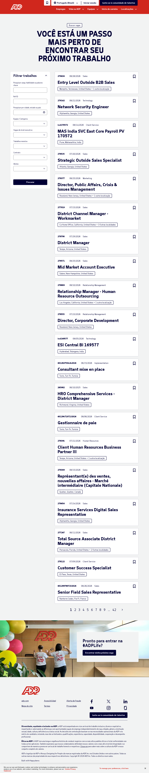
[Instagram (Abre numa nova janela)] (108, 708)
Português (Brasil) (65, 3)
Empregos (60, 9)
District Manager (74, 242)
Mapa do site (27, 706)
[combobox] (28, 112)
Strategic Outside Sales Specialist (90, 160)
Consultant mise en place (81, 369)
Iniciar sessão (90, 3)
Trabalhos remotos (20, 141)
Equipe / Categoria (20, 119)
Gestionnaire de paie (77, 422)
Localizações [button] (127, 9)
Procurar (30, 182)
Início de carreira (110, 9)
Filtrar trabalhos (25, 75)
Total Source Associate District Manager (86, 540)
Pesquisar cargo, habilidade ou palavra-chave (28, 83)
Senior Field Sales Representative (89, 592)
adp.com (25, 700)
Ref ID (15, 96)
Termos (47, 706)
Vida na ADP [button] (75, 9)
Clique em (84, 746)
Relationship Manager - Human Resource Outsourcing (86, 293)
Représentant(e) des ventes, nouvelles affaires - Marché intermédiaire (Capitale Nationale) (90, 480)
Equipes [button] (91, 9)
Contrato (16, 152)
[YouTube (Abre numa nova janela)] (94, 708)
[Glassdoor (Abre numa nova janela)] (122, 708)
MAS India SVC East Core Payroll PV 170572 (91, 133)
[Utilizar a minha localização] (44, 112)
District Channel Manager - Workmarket (83, 215)
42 (114, 609)
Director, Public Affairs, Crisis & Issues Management (87, 186)
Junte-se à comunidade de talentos (118, 3)
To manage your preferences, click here (114, 768)
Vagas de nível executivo (22, 130)
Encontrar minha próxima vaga (99, 652)
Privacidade (71, 706)
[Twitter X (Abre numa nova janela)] (108, 701)
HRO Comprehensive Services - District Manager (86, 395)
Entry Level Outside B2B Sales (86, 82)
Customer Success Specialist (84, 567)
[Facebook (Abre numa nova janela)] (94, 701)
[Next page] (122, 609)
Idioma (15, 164)
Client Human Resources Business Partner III (89, 449)
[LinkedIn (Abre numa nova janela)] (122, 701)
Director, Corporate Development (88, 320)
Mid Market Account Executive (86, 267)
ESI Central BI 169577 (78, 344)
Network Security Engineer (83, 106)
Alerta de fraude (73, 700)
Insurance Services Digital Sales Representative (88, 511)
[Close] (145, 768)
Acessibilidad (50, 700)
